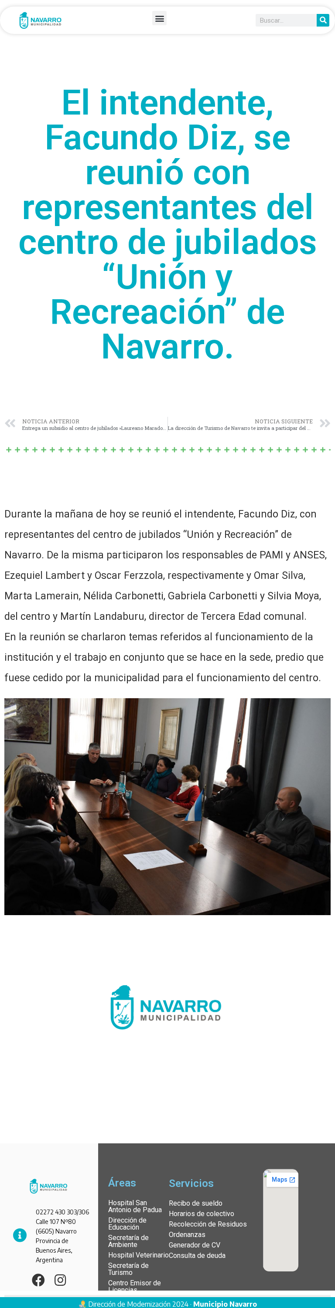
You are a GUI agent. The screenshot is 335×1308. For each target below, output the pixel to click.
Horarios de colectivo (201, 1214)
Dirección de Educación (127, 1223)
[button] (159, 18)
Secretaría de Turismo (128, 1269)
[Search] (323, 20)
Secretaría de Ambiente (128, 1241)
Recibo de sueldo (195, 1203)
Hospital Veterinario (138, 1255)
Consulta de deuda (197, 1255)
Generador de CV (194, 1245)
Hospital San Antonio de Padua (135, 1206)
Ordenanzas (187, 1234)
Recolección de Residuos (208, 1224)
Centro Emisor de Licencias (134, 1286)
